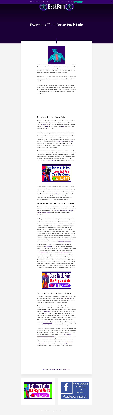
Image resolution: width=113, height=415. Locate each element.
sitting (58, 141)
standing (42, 124)
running (63, 126)
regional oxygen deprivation (64, 241)
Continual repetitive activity (48, 246)
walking (48, 124)
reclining (62, 141)
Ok (74, 1)
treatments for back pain (65, 298)
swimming (46, 126)
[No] (111, 1)
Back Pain (45, 369)
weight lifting (55, 193)
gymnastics (65, 193)
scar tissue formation (42, 252)
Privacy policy (79, 1)
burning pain (60, 225)
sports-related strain (51, 160)
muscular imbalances (63, 252)
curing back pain (47, 311)
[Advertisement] (56, 104)
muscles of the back (47, 323)
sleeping (71, 141)
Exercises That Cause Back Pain (63, 369)
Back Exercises (52, 369)
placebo (66, 343)
